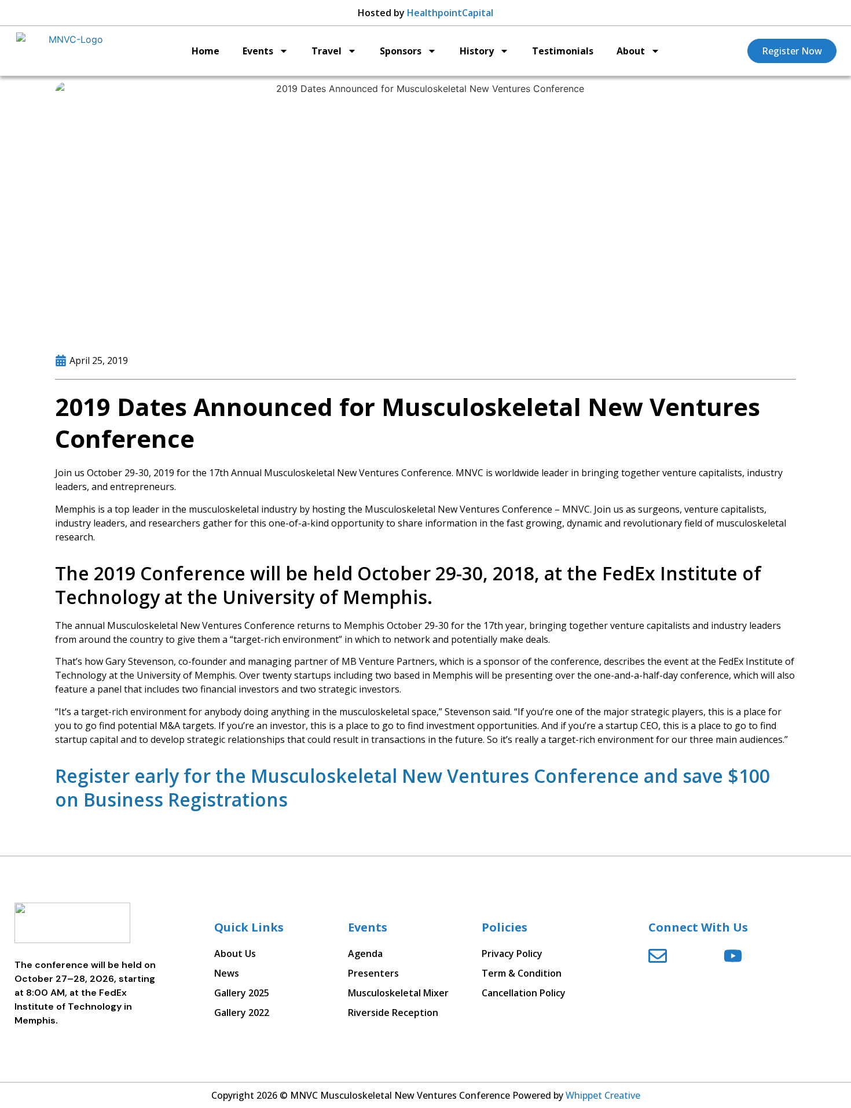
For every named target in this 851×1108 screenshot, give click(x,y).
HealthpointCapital (450, 12)
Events (258, 51)
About (631, 51)
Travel (326, 51)
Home (205, 51)
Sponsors (400, 51)
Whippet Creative (603, 1095)
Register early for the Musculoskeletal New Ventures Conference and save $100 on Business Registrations (412, 787)
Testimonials (562, 51)
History (477, 51)
